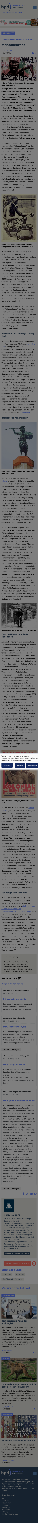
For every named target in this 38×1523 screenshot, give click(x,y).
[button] (35, 9)
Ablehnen (20, 765)
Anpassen (7, 765)
